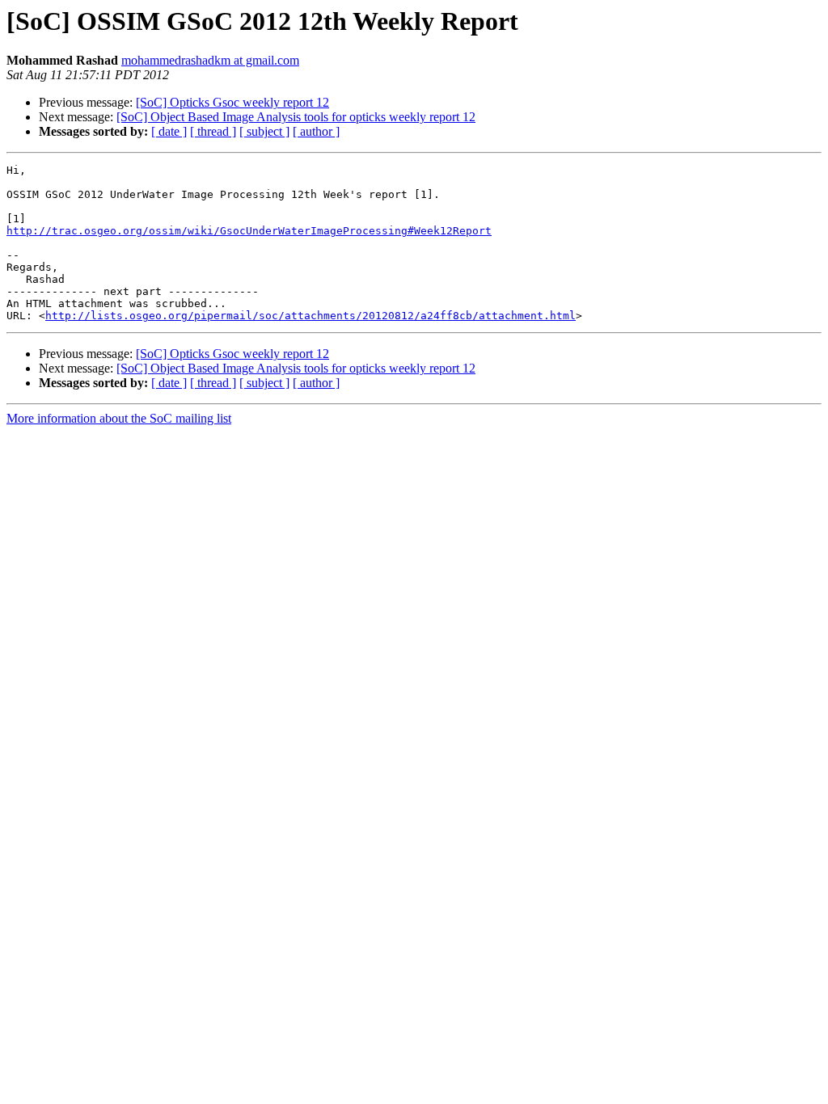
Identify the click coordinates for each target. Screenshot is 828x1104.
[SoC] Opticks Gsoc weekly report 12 (232, 102)
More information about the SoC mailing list (118, 418)
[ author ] (316, 131)
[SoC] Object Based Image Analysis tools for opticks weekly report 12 (295, 117)
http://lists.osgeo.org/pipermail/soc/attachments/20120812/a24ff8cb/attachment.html (310, 316)
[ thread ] (213, 131)
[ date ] (169, 131)
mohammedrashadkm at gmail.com (210, 60)
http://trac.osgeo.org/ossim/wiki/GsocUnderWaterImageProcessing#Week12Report (249, 231)
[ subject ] (264, 131)
